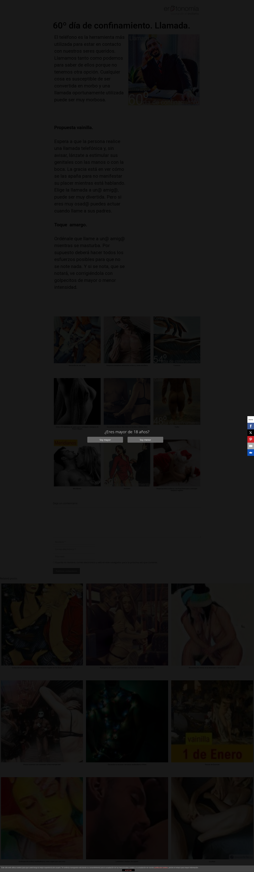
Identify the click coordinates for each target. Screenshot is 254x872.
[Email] (250, 446)
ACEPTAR (128, 870)
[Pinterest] (250, 439)
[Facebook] (250, 426)
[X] (250, 432)
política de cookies (161, 868)
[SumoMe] (250, 452)
